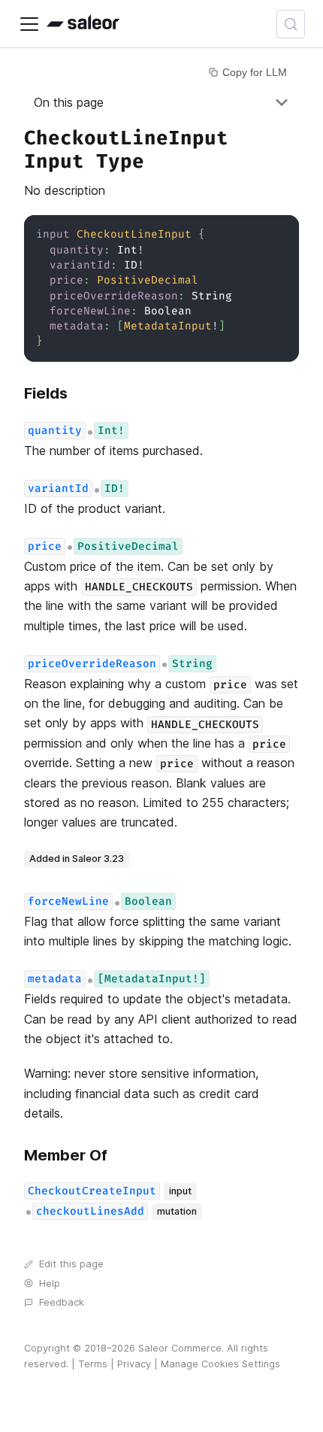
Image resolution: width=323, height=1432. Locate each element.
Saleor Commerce (180, 1348)
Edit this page (71, 1264)
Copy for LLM (254, 72)
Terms (92, 1364)
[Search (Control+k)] (290, 24)
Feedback (61, 1302)
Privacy (134, 1364)
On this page (69, 102)
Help (49, 1283)
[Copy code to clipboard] (280, 233)
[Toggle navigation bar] (29, 24)
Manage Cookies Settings (220, 1364)
